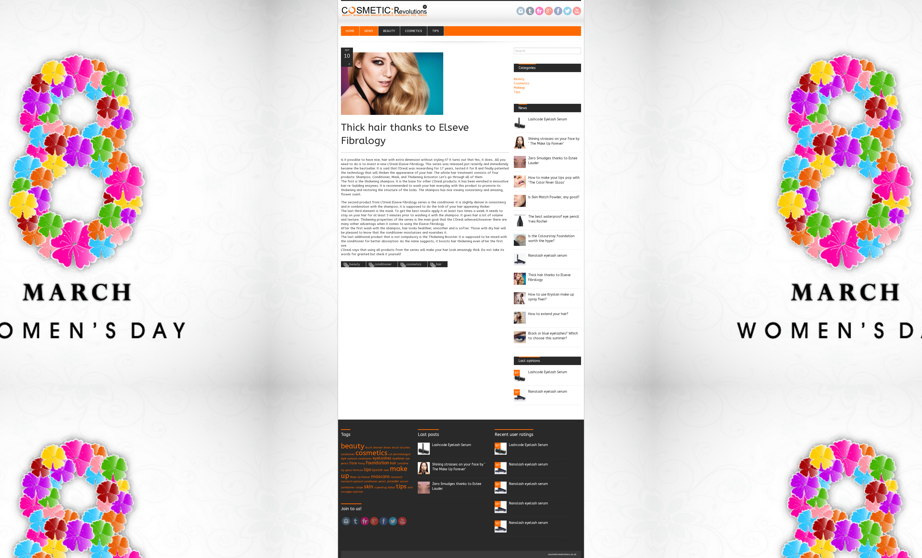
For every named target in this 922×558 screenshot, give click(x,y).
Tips (435, 31)
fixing (361, 463)
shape (359, 487)
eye (343, 458)
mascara (380, 476)
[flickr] (539, 11)
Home (350, 31)
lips (367, 469)
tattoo (391, 487)
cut (390, 454)
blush (368, 447)
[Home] (385, 16)
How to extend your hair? (548, 314)
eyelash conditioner (359, 458)
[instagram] (520, 11)
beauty (354, 264)
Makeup (519, 87)
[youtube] (577, 11)
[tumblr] (530, 11)
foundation (377, 462)
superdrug (380, 487)
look (386, 470)
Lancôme (402, 463)
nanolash (396, 477)
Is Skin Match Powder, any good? (553, 197)
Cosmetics (413, 31)
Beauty (389, 31)
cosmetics (413, 264)
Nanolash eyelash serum (547, 256)
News (368, 31)
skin (368, 487)
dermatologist (402, 454)
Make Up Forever (360, 477)
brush (395, 447)
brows (387, 447)
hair (439, 264)
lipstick (377, 470)
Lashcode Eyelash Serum (547, 119)
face (353, 463)
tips (401, 486)
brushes (405, 447)
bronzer (378, 447)
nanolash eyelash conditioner (359, 481)
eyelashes (382, 458)
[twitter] (567, 11)
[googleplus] (549, 11)
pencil (382, 481)
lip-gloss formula (352, 470)
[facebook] (558, 11)
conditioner (383, 264)
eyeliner (398, 458)
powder (393, 481)
